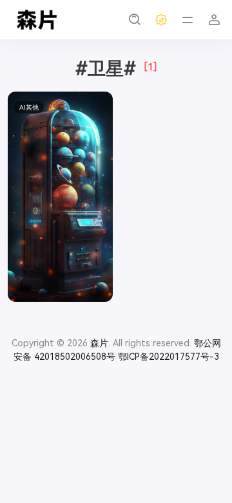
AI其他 (29, 107)
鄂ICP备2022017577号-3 (168, 356)
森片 (99, 343)
